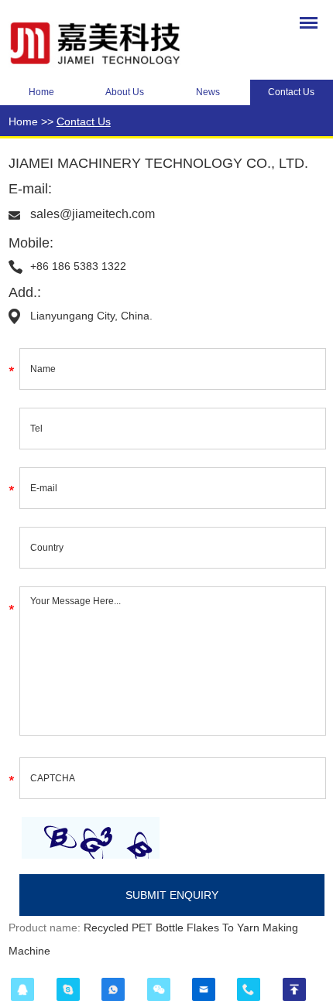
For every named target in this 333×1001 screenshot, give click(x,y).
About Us (124, 92)
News (208, 92)
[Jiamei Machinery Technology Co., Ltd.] (109, 41)
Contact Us (84, 121)
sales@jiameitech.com (92, 213)
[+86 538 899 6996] (248, 989)
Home (41, 92)
